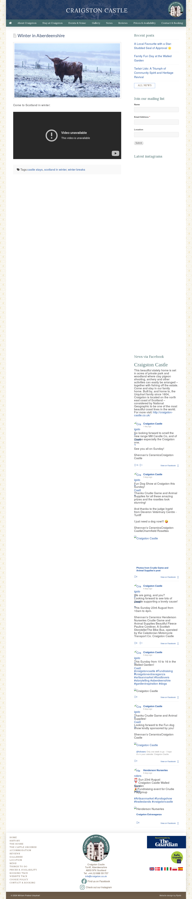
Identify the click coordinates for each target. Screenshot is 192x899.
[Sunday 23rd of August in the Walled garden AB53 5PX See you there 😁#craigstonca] (156, 323)
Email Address (142, 117)
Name (137, 104)
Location (138, 129)
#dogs (163, 683)
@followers (141, 751)
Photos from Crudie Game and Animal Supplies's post (152, 569)
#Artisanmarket (144, 798)
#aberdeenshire (160, 680)
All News (145, 85)
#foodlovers (161, 677)
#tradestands (142, 801)
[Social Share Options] (136, 209)
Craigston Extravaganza (149, 814)
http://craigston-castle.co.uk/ (153, 413)
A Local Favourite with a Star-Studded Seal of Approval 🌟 (153, 46)
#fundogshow (163, 798)
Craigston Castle (97, 10)
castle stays (35, 169)
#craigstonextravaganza (149, 674)
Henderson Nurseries (155, 770)
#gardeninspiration (146, 683)
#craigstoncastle (144, 671)
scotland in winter (55, 169)
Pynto (178, 895)
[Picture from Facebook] (145, 552)
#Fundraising (164, 671)
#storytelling (142, 680)
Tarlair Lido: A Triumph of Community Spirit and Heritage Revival (153, 72)
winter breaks (76, 169)
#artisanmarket (143, 677)
